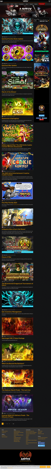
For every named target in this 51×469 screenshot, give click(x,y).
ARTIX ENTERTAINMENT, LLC (25, 461)
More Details (42, 466)
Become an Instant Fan (30, 431)
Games (12, 4)
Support (31, 4)
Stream (27, 438)
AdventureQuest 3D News (18, 432)
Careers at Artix (5, 431)
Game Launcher (4, 436)
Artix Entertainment (31, 464)
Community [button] (21, 4)
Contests (27, 434)
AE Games (4, 435)
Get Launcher (41, 4)
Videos (27, 437)
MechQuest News (17, 438)
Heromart (40, 432)
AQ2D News (16, 433)
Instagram (45, 118)
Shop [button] (27, 4)
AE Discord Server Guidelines (31, 432)
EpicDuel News (16, 440)
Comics (27, 436)
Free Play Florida (16, 204)
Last (13, 423)
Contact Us (4, 432)
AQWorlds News (17, 431)
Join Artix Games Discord (30, 433)
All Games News (17, 441)
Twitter (42, 115)
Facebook (39, 118)
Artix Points (40, 431)
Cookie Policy (10, 467)
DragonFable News (17, 437)
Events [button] (36, 4)
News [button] (16, 4)
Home (8, 4)
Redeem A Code (41, 433)
